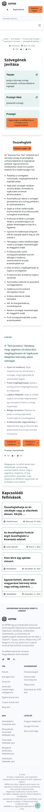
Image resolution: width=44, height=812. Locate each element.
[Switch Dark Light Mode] (8, 9)
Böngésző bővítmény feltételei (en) (8, 750)
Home (6, 39)
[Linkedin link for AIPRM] (14, 659)
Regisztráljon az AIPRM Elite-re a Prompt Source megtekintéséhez (21, 122)
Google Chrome (31, 726)
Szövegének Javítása (31, 41)
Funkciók (6, 681)
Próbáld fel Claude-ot (11, 443)
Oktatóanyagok (31, 672)
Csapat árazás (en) (10, 702)
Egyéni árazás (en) (10, 697)
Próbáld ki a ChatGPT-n (30, 443)
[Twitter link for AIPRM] (3, 659)
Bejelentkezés (18, 9)
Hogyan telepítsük (32, 721)
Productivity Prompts (31, 39)
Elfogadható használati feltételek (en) (8, 732)
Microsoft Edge (31, 731)
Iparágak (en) (8, 676)
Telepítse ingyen (34, 9)
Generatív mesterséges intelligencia (8, 689)
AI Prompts (16, 39)
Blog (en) (6, 707)
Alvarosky (15, 46)
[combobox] (22, 18)
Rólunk (5, 672)
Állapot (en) (29, 684)
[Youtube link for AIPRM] (8, 659)
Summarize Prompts (12, 41)
